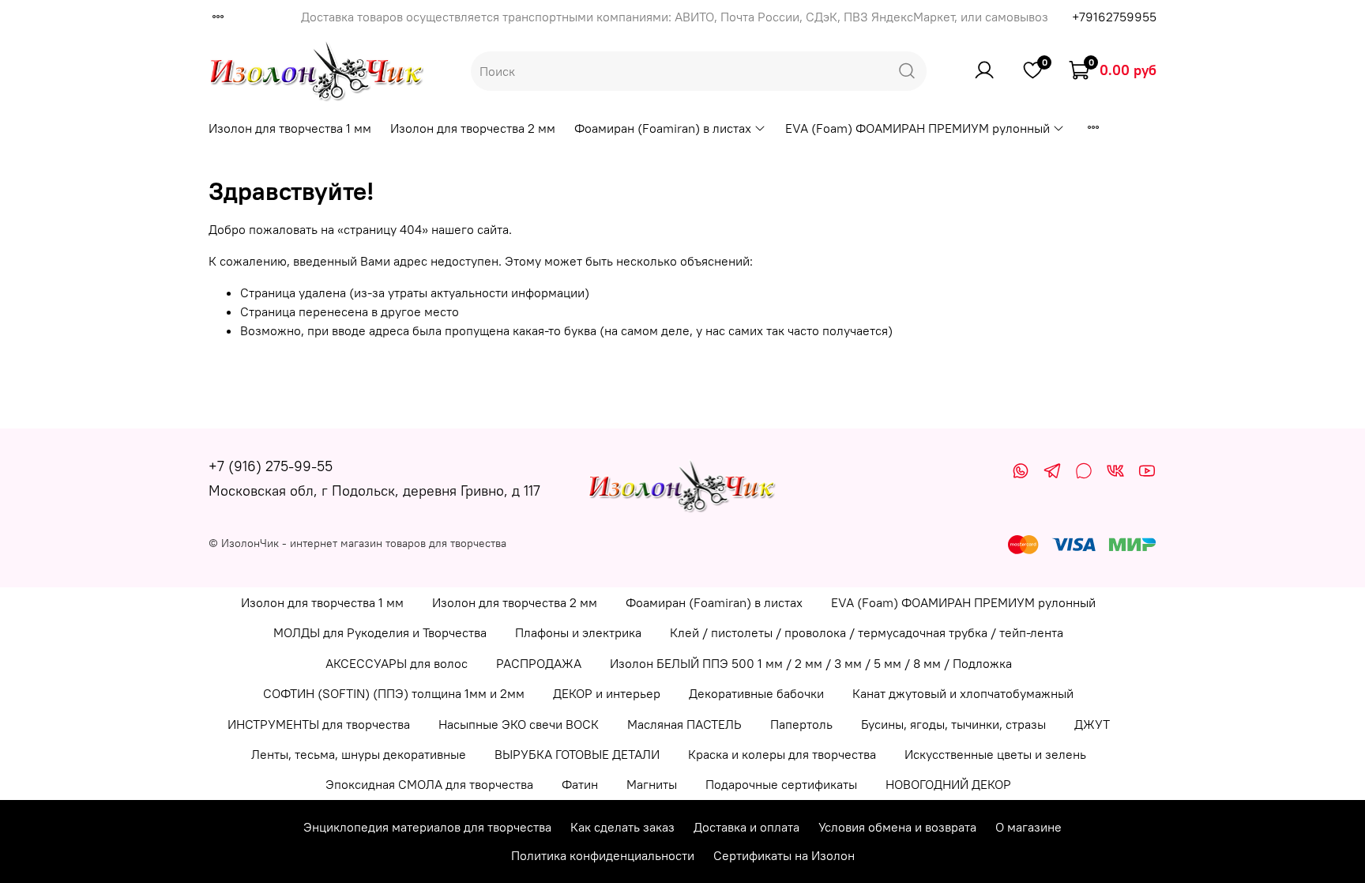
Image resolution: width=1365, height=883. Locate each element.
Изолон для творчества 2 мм (472, 128)
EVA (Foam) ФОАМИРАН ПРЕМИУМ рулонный (917, 128)
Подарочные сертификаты (781, 784)
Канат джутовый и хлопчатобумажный (963, 693)
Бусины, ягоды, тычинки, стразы (953, 724)
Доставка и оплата (746, 827)
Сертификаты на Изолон (784, 855)
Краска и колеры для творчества (782, 754)
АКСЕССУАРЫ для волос (396, 663)
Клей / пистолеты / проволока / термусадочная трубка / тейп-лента (866, 632)
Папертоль (801, 724)
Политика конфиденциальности (602, 855)
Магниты (651, 784)
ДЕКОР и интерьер (606, 693)
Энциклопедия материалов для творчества (427, 827)
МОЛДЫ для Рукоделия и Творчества (380, 632)
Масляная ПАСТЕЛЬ (684, 724)
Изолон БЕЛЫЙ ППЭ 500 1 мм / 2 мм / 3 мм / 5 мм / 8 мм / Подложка (811, 663)
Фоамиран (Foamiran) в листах (662, 128)
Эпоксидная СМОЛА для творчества (429, 784)
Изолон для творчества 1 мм (290, 128)
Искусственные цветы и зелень (995, 754)
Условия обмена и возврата (897, 827)
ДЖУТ (1092, 724)
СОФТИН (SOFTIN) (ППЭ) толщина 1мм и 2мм (394, 693)
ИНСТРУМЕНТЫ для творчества (319, 724)
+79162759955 (1114, 17)
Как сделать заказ (622, 827)
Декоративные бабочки (756, 693)
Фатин (580, 784)
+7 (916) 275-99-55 (271, 466)
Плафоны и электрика (578, 632)
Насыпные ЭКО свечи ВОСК (518, 724)
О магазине (1028, 827)
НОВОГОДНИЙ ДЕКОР (948, 784)
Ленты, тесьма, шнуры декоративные (358, 754)
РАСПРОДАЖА (538, 663)
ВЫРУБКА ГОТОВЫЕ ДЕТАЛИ (577, 754)
